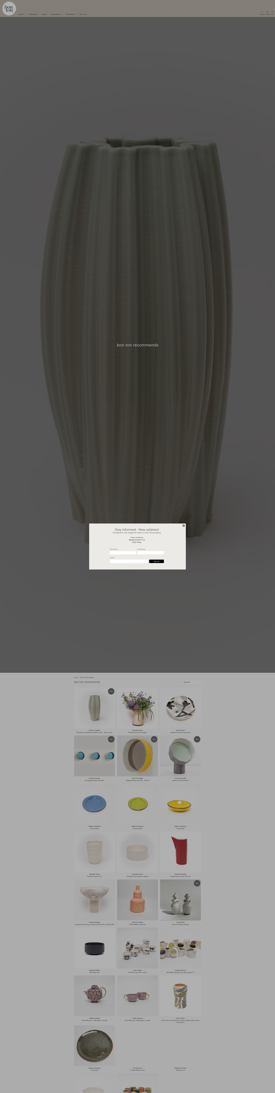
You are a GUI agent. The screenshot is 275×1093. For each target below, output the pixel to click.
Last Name (141, 549)
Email (112, 558)
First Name (113, 549)
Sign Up (156, 561)
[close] (184, 526)
